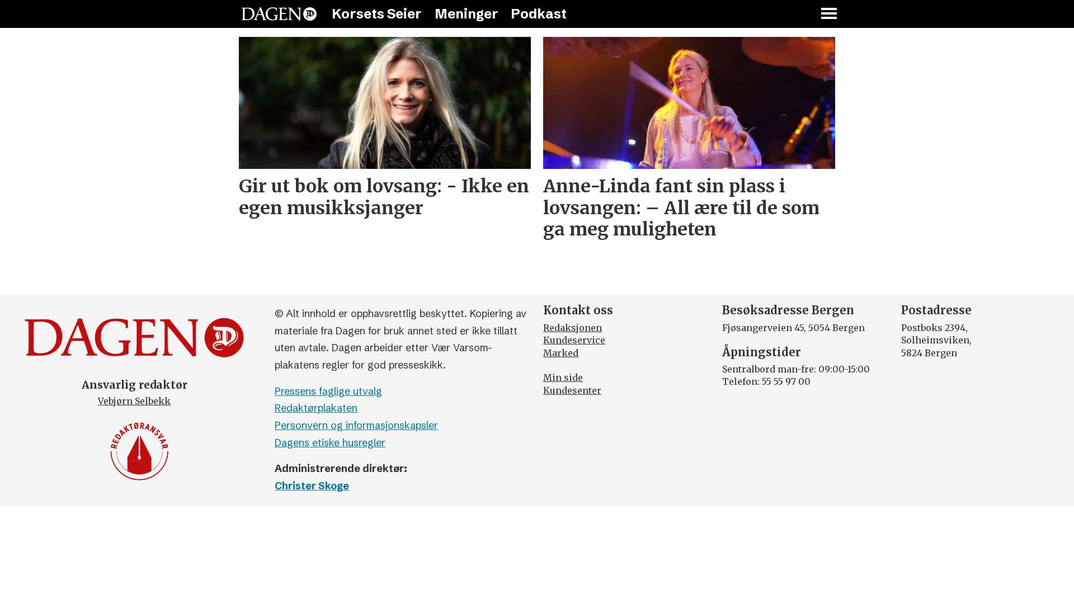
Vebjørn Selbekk (134, 401)
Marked (560, 352)
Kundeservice (574, 340)
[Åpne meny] (829, 14)
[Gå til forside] (279, 13)
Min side (563, 377)
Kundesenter (572, 390)
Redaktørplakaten (316, 408)
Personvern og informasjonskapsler (356, 425)
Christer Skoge (312, 485)
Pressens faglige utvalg (328, 391)
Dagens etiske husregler (330, 442)
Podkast (539, 14)
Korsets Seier (377, 14)
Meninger (466, 14)
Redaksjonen (572, 327)
